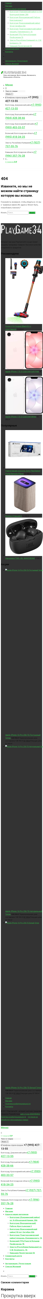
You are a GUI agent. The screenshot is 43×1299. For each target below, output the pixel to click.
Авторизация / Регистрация (16, 61)
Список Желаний (12, 64)
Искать (8, 94)
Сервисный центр (12, 49)
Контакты (9, 52)
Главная (8, 3)
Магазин (8, 6)
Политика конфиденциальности (18, 1104)
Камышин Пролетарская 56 (21, 46)
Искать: (4, 213)
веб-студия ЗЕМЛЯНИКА (30, 1114)
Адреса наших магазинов (15, 9)
